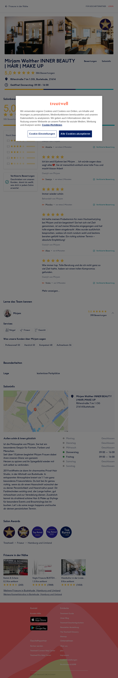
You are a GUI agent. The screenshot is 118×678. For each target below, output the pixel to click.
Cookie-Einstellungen (42, 134)
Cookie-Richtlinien (52, 125)
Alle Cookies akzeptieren (75, 134)
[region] (59, 118)
